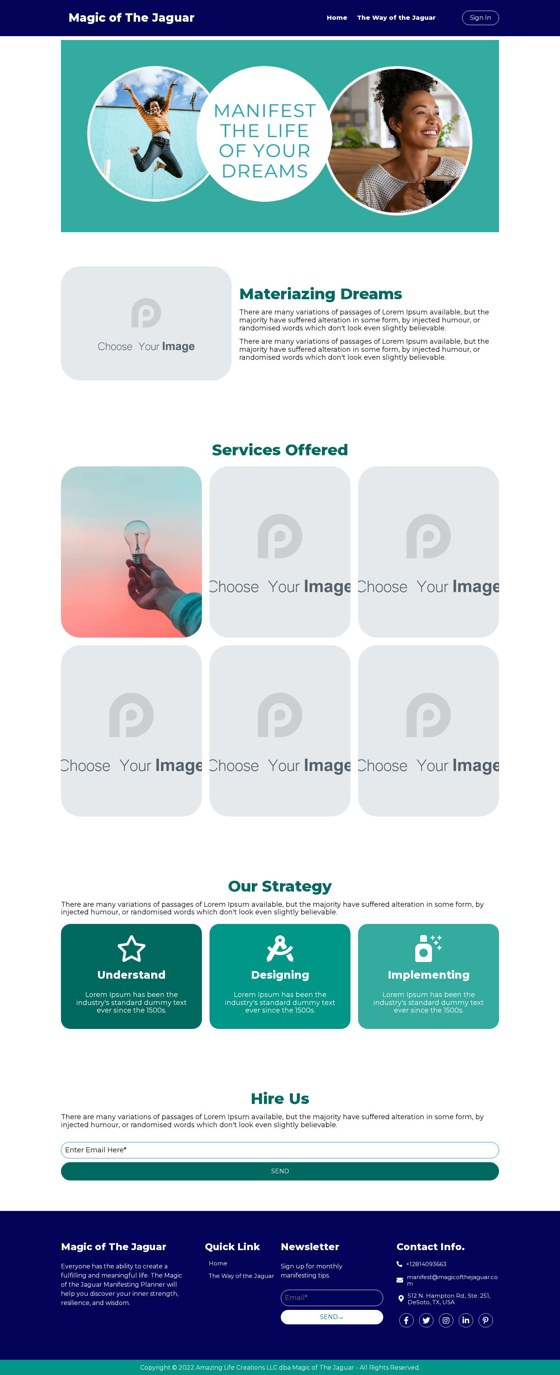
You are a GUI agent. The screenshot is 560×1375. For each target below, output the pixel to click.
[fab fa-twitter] (426, 1320)
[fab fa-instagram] (446, 1320)
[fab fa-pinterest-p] (485, 1320)
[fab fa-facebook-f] (406, 1320)
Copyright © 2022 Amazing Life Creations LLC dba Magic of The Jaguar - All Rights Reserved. (280, 1367)
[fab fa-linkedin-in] (466, 1320)
